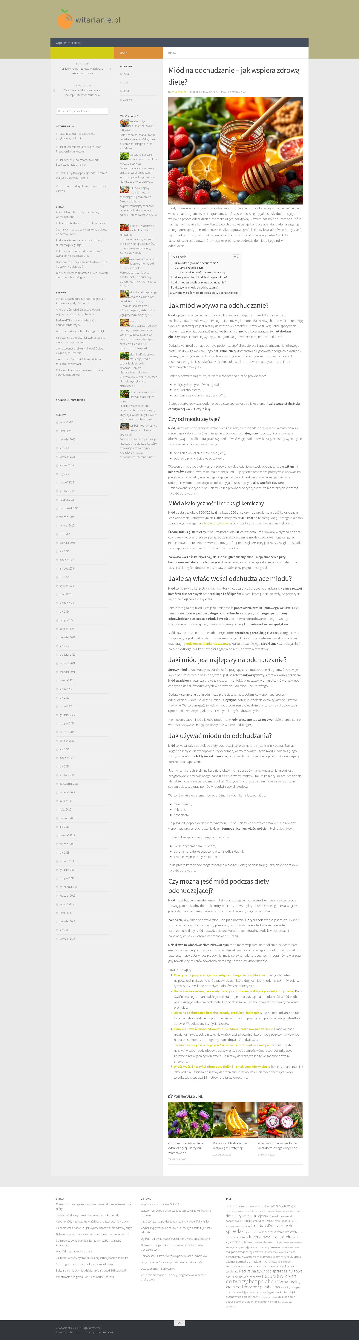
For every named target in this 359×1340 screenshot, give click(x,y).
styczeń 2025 (66, 585)
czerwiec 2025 (67, 542)
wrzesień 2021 (67, 663)
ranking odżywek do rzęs (269, 1297)
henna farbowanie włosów (278, 1232)
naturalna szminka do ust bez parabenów (255, 1266)
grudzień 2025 (67, 491)
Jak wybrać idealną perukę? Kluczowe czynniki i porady (87, 1215)
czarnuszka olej (264, 1206)
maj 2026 (64, 448)
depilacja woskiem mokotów (263, 1211)
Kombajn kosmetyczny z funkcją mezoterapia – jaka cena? (138, 430)
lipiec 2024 (65, 594)
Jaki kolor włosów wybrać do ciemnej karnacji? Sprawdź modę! (92, 1258)
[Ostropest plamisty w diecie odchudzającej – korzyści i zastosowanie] (190, 1120)
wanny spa (283, 1302)
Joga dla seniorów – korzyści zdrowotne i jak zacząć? (171, 1262)
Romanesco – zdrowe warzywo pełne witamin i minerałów (174, 1256)
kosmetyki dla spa (273, 1242)
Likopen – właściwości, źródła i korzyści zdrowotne (137, 230)
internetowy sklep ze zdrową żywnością (262, 1239)
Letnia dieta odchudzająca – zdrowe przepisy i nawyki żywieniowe (138, 325)
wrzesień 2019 (67, 792)
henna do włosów (252, 1232)
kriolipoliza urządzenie (292, 1242)
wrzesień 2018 (67, 844)
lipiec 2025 (65, 534)
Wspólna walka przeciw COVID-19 (160, 1204)
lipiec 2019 (65, 809)
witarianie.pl (179, 92)
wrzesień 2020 (67, 732)
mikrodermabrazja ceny (268, 1256)
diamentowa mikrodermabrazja (288, 1211)
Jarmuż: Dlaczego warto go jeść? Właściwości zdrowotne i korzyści (222, 1045)
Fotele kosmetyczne (253, 1221)
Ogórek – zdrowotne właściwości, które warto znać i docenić (175, 1238)
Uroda (126, 91)
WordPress (76, 1332)
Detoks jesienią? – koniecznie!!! (158, 1268)
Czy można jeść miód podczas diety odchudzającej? (205, 292)
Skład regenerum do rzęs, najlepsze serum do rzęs (84, 1264)
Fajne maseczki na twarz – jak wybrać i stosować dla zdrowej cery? (94, 1228)
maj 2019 (64, 826)
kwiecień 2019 (67, 835)
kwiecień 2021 (67, 680)
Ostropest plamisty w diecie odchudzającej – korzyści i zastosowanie (186, 1148)
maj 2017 (64, 930)
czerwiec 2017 (67, 921)
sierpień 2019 (66, 801)
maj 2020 (64, 749)
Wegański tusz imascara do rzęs (74, 1251)
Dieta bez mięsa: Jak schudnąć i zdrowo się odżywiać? (137, 126)
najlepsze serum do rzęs (279, 1261)
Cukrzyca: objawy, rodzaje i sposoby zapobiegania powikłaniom (219, 975)
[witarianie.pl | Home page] (89, 18)
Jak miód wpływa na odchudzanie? (195, 263)
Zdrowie (127, 99)
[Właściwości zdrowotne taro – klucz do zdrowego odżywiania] (280, 1120)
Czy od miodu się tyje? (192, 267)
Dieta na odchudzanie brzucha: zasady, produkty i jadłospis (216, 1013)
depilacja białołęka (284, 1206)
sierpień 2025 (66, 525)
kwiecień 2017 (67, 938)
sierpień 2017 (66, 904)
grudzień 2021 (67, 654)
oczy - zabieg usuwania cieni (272, 1292)
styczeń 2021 (66, 706)
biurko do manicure (237, 1206)
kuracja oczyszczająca (239, 1247)
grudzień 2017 (67, 870)
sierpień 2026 (66, 422)
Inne (125, 82)
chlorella (252, 1206)
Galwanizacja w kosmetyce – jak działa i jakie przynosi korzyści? (92, 1234)
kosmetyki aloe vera (254, 1242)
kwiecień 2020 (67, 758)
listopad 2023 (66, 620)
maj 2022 (64, 646)
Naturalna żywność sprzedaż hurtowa (271, 1271)
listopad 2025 (66, 499)
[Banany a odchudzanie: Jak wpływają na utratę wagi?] (235, 1120)
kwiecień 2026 (67, 456)
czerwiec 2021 (67, 672)
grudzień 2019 (67, 775)
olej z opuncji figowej (248, 1296)
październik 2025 (68, 508)
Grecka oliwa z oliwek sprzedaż (259, 1228)
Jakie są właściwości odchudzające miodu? (200, 277)
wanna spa (273, 1301)
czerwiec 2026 (67, 439)
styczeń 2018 (66, 861)
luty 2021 (64, 697)
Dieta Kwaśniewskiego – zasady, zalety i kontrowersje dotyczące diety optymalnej (234, 991)
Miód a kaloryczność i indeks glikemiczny (202, 272)
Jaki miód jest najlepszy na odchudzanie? (199, 282)
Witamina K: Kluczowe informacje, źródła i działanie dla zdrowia (137, 359)
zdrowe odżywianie (215, 523)
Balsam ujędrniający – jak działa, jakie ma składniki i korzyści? (91, 1270)
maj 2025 (64, 551)
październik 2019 (68, 783)
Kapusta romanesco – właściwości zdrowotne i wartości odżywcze (138, 159)
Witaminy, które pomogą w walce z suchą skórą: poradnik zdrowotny (138, 297)
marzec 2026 (66, 465)
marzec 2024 (66, 603)
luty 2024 (64, 611)
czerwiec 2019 (67, 818)
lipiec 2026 (65, 431)
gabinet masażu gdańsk (278, 1221)
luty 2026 (64, 474)
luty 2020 (64, 766)
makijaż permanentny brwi (242, 1252)
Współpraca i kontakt (68, 43)
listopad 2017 (66, 878)
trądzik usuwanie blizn (256, 1301)
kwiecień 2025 (67, 560)
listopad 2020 (66, 723)
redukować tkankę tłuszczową (208, 643)
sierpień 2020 (66, 740)
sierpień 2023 (66, 629)
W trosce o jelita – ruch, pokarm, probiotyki (80, 331)
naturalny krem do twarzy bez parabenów (261, 1278)
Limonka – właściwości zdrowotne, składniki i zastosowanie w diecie (223, 1029)
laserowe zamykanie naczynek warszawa (275, 1247)
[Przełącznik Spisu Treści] (233, 257)
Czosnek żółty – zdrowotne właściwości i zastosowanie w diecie (92, 1221)
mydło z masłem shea (253, 1261)
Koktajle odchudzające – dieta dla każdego (80, 223)
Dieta (172, 53)
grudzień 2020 (67, 715)
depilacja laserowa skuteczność (238, 1211)
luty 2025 (64, 577)
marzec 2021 (66, 689)
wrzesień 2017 (67, 895)
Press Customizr (104, 1332)
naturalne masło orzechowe (243, 1277)
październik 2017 (68, 887)
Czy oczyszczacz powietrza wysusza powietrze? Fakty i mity (175, 1221)
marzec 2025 (66, 568)
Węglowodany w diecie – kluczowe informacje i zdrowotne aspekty (138, 263)
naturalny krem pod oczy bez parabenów (263, 1284)
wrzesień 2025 (67, 517)
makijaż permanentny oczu (272, 1252)
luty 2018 (64, 852)
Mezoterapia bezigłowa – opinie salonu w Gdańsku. (85, 1277)
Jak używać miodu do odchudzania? (196, 287)
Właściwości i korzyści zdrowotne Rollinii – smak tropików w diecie (222, 1066)
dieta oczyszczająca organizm (249, 1215)
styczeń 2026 (66, 482)
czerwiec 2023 (67, 637)
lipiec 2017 (65, 913)
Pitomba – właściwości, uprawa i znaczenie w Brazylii (137, 396)
